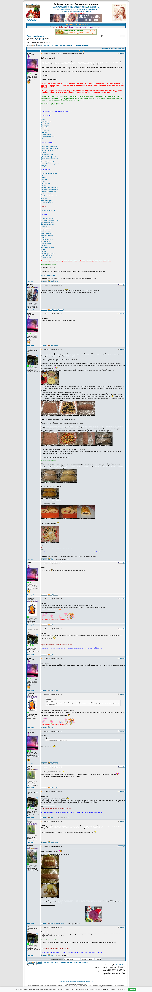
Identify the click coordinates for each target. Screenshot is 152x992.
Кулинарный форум (66, 45)
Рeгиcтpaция (93, 9)
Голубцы (44, 179)
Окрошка (44, 129)
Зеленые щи (45, 125)
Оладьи (43, 237)
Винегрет (44, 152)
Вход (89, 11)
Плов (43, 197)
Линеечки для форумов (88, 7)
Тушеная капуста (46, 201)
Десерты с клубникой (48, 224)
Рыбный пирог (46, 241)
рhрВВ (72, 984)
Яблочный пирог (46, 255)
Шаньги (43, 251)
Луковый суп (45, 127)
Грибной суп (45, 123)
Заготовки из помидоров (49, 146)
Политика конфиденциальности (85, 981)
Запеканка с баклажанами (49, 187)
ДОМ (87, 6)
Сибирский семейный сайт (64, 6)
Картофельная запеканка (49, 189)
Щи (42, 138)
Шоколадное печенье (48, 253)
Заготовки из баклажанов (49, 148)
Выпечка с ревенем (47, 222)
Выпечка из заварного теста (50, 220)
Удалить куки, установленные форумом (68, 981)
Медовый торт (45, 232)
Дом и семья (54, 45)
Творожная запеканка (48, 247)
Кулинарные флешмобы (81, 45)
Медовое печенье (47, 234)
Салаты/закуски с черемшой (50, 164)
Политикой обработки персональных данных (113, 989)
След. (45, 40)
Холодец (44, 166)
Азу (42, 175)
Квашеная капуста (47, 154)
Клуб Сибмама (79, 6)
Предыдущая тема (106, 48)
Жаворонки (45, 226)
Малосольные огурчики (48, 156)
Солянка (44, 133)
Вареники (44, 177)
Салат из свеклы (46, 160)
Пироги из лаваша (47, 239)
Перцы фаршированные (49, 173)
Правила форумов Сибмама (76, 13)
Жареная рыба (46, 183)
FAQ (98, 7)
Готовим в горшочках (48, 210)
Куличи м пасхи (46, 228)
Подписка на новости (59, 7)
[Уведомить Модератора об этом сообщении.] (124, 53)
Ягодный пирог (46, 257)
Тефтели (44, 199)
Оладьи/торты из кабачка (49, 195)
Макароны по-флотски (48, 191)
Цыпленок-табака (47, 202)
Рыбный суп (45, 131)
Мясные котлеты (46, 193)
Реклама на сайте (73, 7)
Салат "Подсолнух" (47, 162)
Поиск (58, 9)
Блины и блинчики (47, 218)
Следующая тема (119, 48)
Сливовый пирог (46, 243)
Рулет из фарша (35, 36)
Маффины (44, 230)
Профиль (66, 11)
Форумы (46, 45)
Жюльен (44, 185)
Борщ (43, 119)
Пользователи (67, 9)
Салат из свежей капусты (49, 158)
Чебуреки (44, 249)
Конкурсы (84, 9)
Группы (76, 9)
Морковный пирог (47, 235)
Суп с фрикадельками (48, 136)
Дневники (93, 6)
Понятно (132, 989)
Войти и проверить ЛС (78, 11)
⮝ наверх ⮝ (30, 281)
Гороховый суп (46, 121)
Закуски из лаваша (47, 150)
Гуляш (43, 181)
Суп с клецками (46, 134)
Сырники (44, 245)
